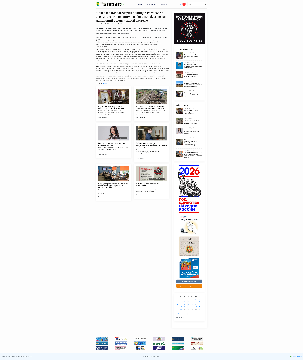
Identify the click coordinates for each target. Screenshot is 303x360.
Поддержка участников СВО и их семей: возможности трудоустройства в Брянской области (113, 186)
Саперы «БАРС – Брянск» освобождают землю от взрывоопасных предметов (150, 107)
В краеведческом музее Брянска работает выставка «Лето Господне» (111, 107)
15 (196, 304)
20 (188, 306)
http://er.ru (105, 83)
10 (177, 304)
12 (184, 304)
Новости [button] (139, 4)
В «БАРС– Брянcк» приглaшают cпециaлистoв (147, 185)
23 (200, 306)
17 (177, 306)
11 (180, 304)
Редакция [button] (163, 4)
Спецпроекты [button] (151, 4)
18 (181, 306)
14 (192, 304)
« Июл (178, 314)
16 (199, 304)
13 (188, 304)
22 (196, 306)
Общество (114, 24)
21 (192, 306)
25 (181, 309)
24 (177, 309)
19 (184, 306)
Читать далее (102, 117)
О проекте (146, 356)
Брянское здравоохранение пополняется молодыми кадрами (113, 144)
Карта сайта (155, 356)
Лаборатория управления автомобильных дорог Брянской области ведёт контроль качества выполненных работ (151, 146)
